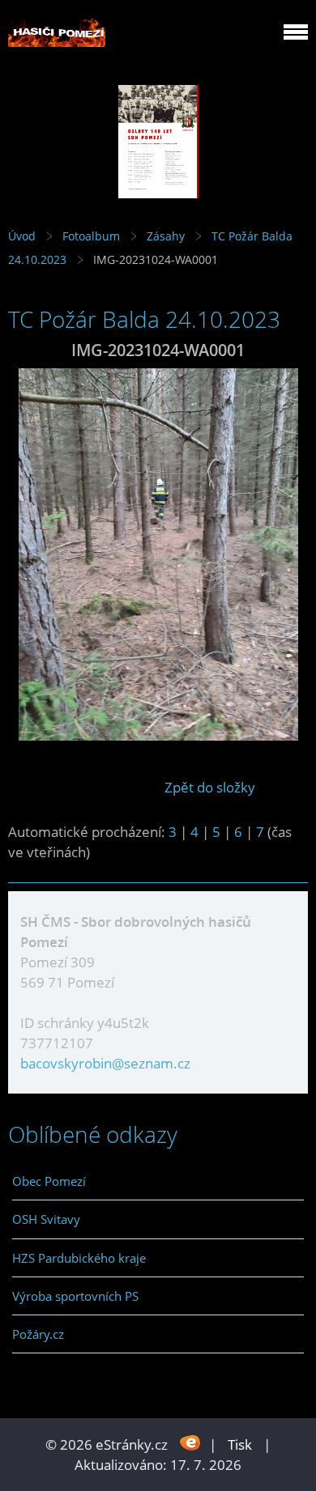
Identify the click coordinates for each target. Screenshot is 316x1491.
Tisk (240, 1444)
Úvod (22, 236)
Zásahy (166, 236)
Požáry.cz (38, 1334)
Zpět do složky (209, 787)
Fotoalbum (91, 236)
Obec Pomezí (49, 1181)
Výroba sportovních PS (75, 1296)
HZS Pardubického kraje (79, 1258)
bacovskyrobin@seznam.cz (105, 1063)
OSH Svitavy (46, 1219)
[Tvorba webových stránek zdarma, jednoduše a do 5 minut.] (190, 1442)
